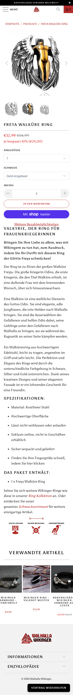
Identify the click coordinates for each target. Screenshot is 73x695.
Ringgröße (12, 150)
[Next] (65, 63)
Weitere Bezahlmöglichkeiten (36, 224)
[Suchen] (59, 9)
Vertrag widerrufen (48, 687)
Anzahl (9, 185)
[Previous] (7, 63)
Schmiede (10, 167)
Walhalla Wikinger (40, 678)
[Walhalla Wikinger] (36, 9)
